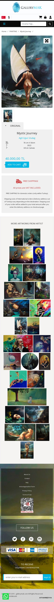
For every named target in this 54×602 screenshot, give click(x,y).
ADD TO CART (14, 164)
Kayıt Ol (47, 577)
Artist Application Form (27, 486)
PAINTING (13, 31)
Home (4, 31)
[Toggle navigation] (4, 24)
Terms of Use (27, 495)
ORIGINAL (15, 125)
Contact (27, 478)
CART (40, 17)
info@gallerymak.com (9, 596)
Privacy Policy (27, 491)
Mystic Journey (25, 31)
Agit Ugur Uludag (27, 138)
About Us (27, 474)
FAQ (27, 482)
